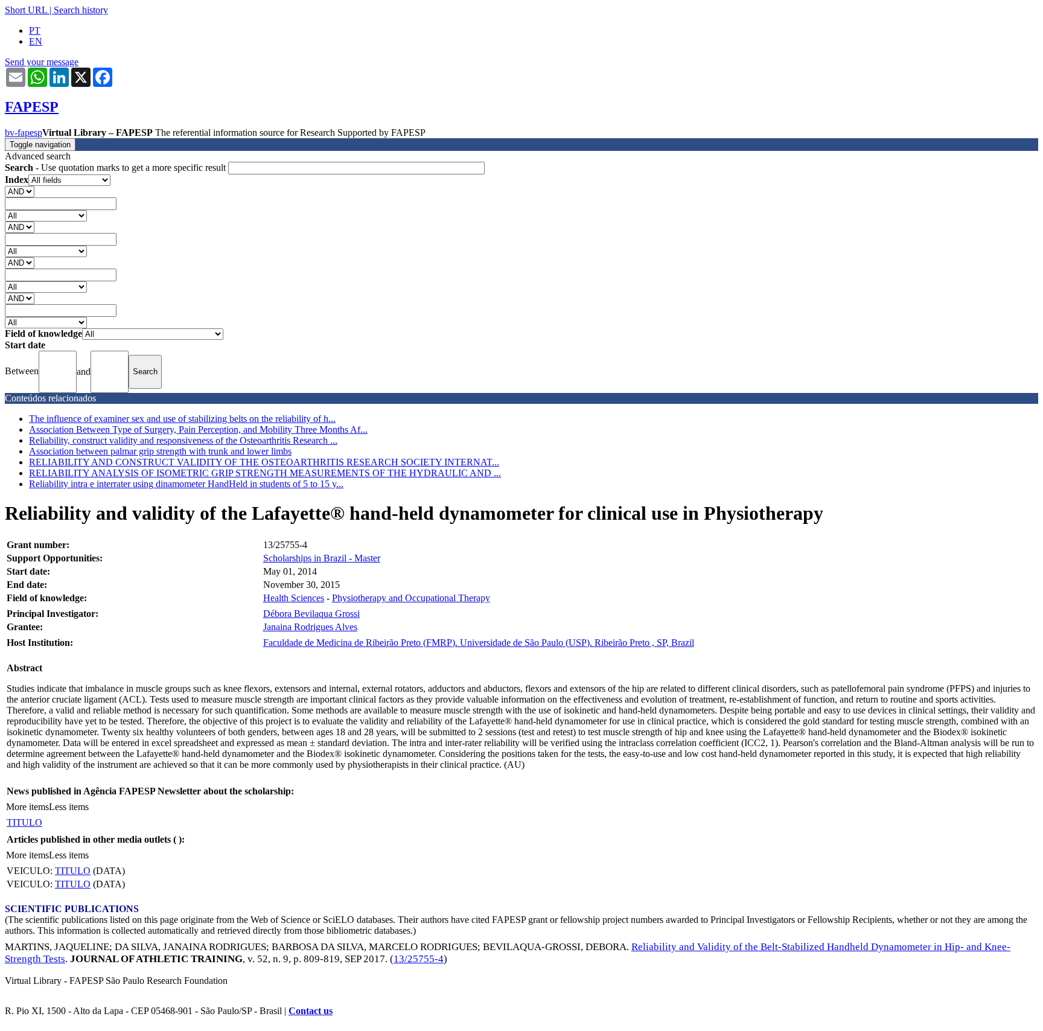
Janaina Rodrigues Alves (310, 627)
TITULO (24, 822)
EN (35, 41)
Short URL (26, 10)
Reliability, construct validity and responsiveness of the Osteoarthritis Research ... (183, 440)
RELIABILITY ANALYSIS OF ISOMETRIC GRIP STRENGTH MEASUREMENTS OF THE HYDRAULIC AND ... (265, 473)
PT (34, 30)
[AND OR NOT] (19, 191)
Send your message (41, 62)
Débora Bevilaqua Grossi (311, 613)
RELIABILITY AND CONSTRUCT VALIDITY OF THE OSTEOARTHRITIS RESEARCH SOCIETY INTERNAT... (264, 462)
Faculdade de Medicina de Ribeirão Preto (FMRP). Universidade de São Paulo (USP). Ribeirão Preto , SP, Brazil (478, 642)
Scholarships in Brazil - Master (321, 558)
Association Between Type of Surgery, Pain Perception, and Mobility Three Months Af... (198, 429)
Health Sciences (293, 598)
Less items (69, 807)
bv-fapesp (23, 132)
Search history (81, 10)
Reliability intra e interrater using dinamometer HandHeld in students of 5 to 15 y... (186, 484)
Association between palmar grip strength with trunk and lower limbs (160, 451)
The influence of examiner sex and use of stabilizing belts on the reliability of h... (182, 418)
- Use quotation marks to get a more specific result (116, 167)
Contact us (311, 1011)
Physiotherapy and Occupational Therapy (411, 598)
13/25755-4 (419, 959)
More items (27, 807)
